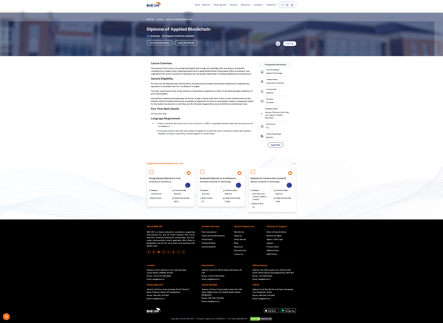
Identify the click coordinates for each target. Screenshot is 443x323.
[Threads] (183, 252)
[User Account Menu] (292, 4)
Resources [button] (245, 4)
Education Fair (240, 250)
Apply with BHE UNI (186, 42)
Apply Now (275, 144)
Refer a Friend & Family (276, 232)
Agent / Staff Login (275, 239)
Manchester (208, 265)
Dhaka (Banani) (155, 284)
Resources (238, 246)
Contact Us (270, 4)
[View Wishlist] (287, 4)
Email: (156, 279)
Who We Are (239, 232)
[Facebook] (149, 252)
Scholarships (207, 239)
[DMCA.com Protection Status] (261, 319)
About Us (206, 4)
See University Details (159, 42)
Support (270, 243)
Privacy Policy (273, 246)
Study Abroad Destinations (213, 235)
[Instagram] (164, 252)
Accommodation (209, 246)
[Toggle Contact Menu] (6, 316)
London (151, 265)
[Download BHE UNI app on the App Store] (271, 310)
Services (233, 4)
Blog (236, 243)
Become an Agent (274, 235)
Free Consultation (209, 232)
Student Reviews (208, 243)
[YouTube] (159, 252)
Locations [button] (258, 4)
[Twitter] (179, 252)
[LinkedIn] (154, 252)
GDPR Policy (272, 254)
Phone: (159, 276)
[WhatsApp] (169, 252)
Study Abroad (220, 4)
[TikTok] (174, 252)
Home (197, 4)
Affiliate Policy (273, 250)
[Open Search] (282, 4)
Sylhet (255, 284)
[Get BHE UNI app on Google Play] (288, 310)
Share (288, 43)
